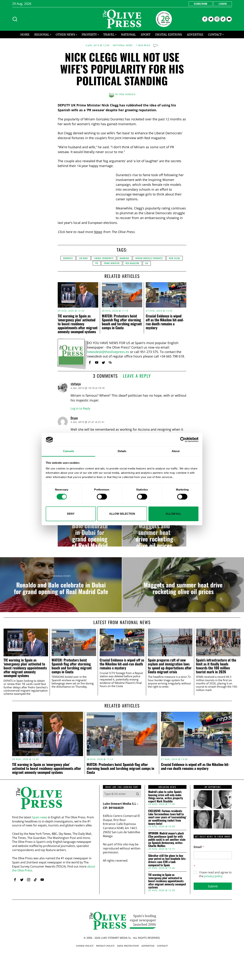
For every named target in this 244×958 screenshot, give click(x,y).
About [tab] (176, 451)
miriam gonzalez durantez (149, 258)
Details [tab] (122, 451)
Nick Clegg (174, 258)
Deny (70, 513)
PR (96, 263)
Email (199, 847)
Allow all (173, 513)
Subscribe (200, 3)
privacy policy (213, 876)
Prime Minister (111, 263)
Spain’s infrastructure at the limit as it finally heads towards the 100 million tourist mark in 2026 (216, 666)
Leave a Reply (137, 376)
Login (223, 3)
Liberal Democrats (104, 258)
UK (146, 263)
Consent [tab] (68, 451)
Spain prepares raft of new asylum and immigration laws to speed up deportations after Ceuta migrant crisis (170, 666)
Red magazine (132, 263)
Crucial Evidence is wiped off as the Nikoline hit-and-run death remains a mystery (165, 322)
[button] (137, 793)
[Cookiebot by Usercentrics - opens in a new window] (182, 439)
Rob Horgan (127, 94)
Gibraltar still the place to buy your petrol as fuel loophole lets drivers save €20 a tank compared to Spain (167, 860)
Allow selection (122, 513)
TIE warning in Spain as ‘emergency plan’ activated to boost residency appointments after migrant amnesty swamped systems (78, 324)
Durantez (68, 258)
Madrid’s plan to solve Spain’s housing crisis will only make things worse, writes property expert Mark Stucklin (165, 796)
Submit (213, 886)
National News (123, 45)
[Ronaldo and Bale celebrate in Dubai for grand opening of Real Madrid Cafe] (90, 532)
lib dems (83, 258)
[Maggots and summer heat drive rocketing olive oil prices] (154, 532)
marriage (124, 258)
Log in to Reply (80, 408)
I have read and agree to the (215, 874)
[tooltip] (205, 19)
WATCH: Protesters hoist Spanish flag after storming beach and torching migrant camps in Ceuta (122, 322)
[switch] (102, 496)
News (98, 232)
